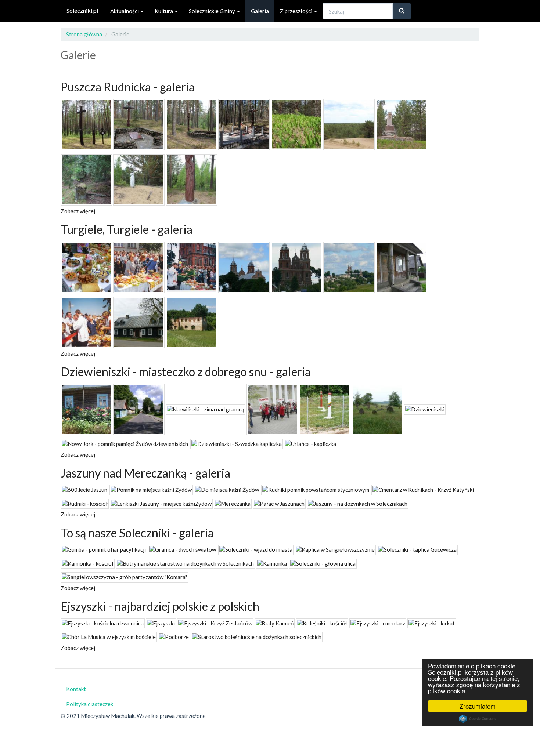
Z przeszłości (296, 11)
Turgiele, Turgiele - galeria (126, 229)
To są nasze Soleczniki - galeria (137, 533)
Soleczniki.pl (82, 10)
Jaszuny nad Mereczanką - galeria (145, 473)
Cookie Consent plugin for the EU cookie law (477, 719)
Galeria (260, 11)
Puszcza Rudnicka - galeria (128, 87)
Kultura (164, 11)
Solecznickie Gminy (212, 11)
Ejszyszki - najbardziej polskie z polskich (160, 606)
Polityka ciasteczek (89, 704)
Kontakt (76, 689)
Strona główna (84, 34)
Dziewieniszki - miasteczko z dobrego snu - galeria (186, 371)
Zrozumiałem (478, 706)
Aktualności (125, 11)
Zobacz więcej (78, 211)
